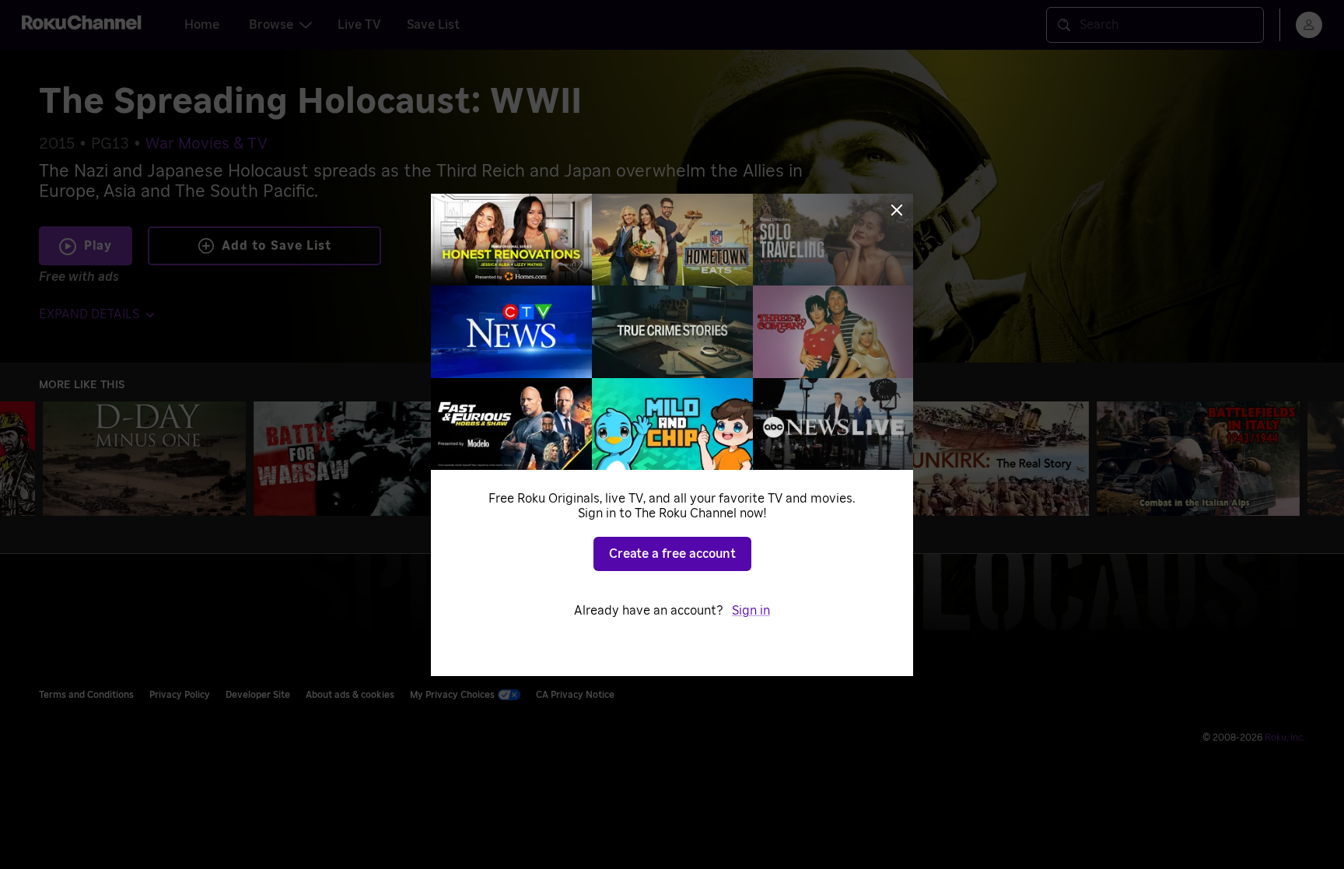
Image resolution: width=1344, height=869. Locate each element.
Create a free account (672, 554)
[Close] (896, 210)
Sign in (751, 610)
